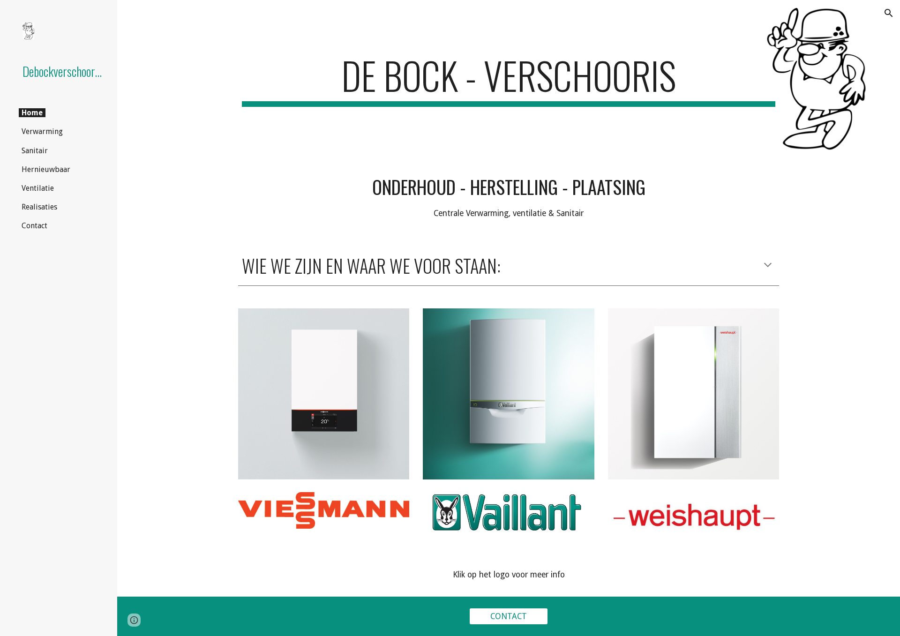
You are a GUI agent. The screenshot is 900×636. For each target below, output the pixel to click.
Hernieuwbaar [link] (46, 169)
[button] (889, 13)
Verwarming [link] (42, 131)
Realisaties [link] (39, 206)
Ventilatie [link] (38, 188)
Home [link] (32, 112)
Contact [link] (34, 225)
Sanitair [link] (35, 150)
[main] (508, 80)
